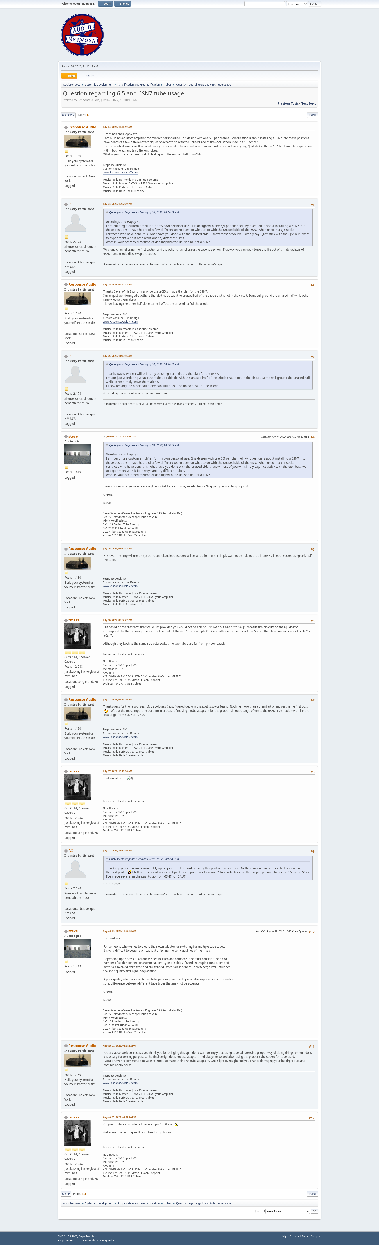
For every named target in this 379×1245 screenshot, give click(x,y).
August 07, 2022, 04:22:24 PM (119, 1117)
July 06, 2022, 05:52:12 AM (117, 548)
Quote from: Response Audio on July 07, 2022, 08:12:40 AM (144, 859)
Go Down (68, 115)
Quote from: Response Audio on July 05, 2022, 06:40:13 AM (144, 364)
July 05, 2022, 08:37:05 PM (121, 436)
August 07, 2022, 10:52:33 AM (119, 931)
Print (312, 115)
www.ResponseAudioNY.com (120, 172)
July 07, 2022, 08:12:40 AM (117, 699)
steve (73, 436)
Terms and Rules (299, 1236)
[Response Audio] (66, 171)
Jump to (259, 1211)
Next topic (308, 103)
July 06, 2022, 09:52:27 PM (117, 620)
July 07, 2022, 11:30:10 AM (117, 850)
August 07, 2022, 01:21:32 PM (119, 1045)
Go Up (66, 1193)
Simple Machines (88, 1236)
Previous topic (288, 103)
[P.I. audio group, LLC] (66, 257)
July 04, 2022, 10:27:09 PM (117, 203)
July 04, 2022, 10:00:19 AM (117, 126)
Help (284, 1236)
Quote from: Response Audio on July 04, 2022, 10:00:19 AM (144, 212)
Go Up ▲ (316, 1236)
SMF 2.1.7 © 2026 (67, 1236)
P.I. (71, 204)
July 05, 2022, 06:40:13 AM (117, 284)
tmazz (73, 620)
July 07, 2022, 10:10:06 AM (117, 771)
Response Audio (82, 127)
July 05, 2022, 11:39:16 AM (117, 355)
